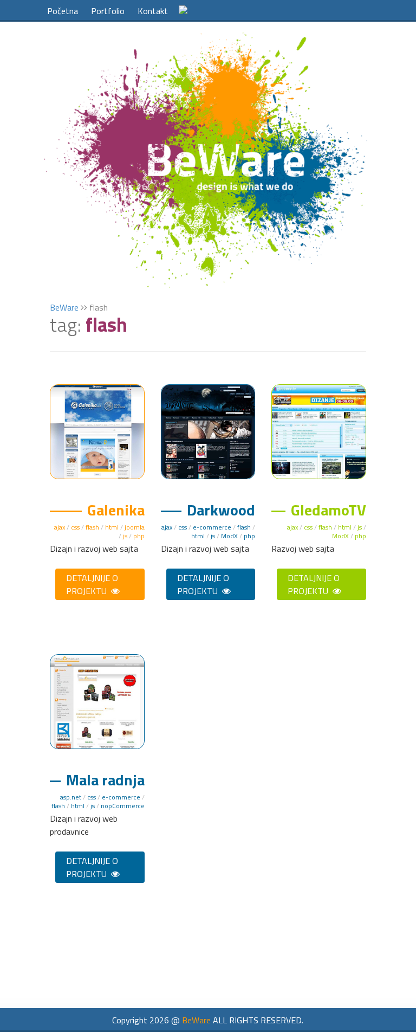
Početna (62, 10)
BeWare (64, 307)
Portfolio (108, 10)
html (112, 527)
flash (92, 527)
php (139, 536)
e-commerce (212, 527)
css (75, 527)
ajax (59, 527)
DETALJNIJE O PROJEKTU (92, 584)
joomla (135, 527)
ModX (229, 536)
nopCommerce (123, 806)
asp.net (70, 797)
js (125, 536)
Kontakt (153, 10)
